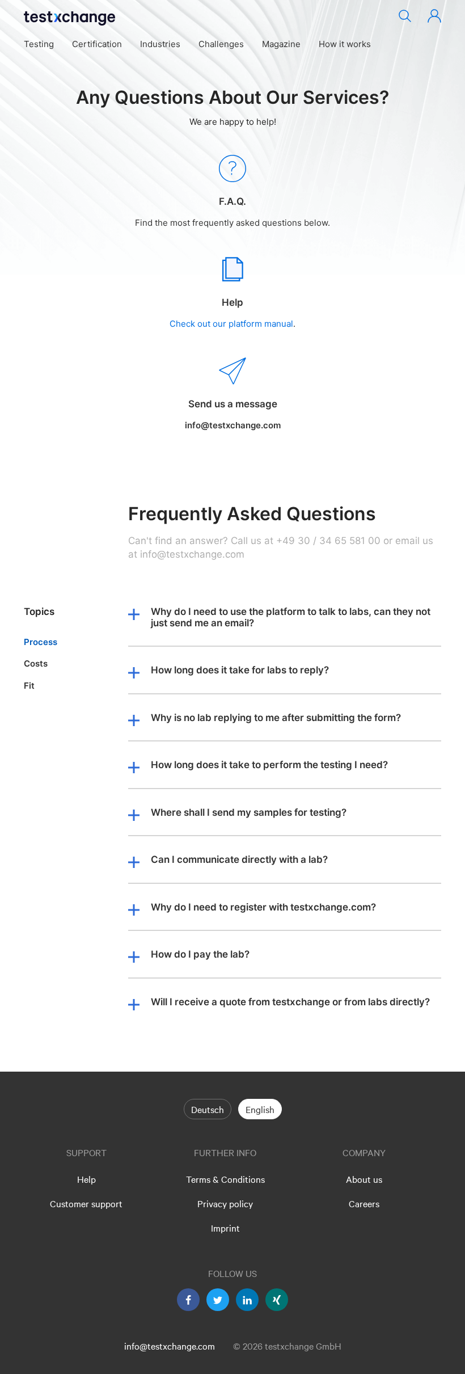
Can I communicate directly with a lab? (239, 859)
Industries (160, 44)
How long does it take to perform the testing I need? (269, 765)
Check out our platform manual (231, 324)
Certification (97, 44)
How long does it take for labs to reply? (240, 670)
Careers (364, 1203)
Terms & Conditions (225, 1179)
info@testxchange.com (169, 1345)
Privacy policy (225, 1203)
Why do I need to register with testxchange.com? (263, 907)
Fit (29, 685)
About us (364, 1179)
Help (86, 1179)
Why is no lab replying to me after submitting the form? (276, 718)
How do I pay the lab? (200, 954)
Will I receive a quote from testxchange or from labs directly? (290, 1002)
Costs (36, 663)
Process (40, 642)
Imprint (225, 1227)
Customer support (86, 1203)
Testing (39, 44)
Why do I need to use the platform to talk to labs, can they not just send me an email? (290, 617)
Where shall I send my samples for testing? (248, 812)
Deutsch (207, 1109)
